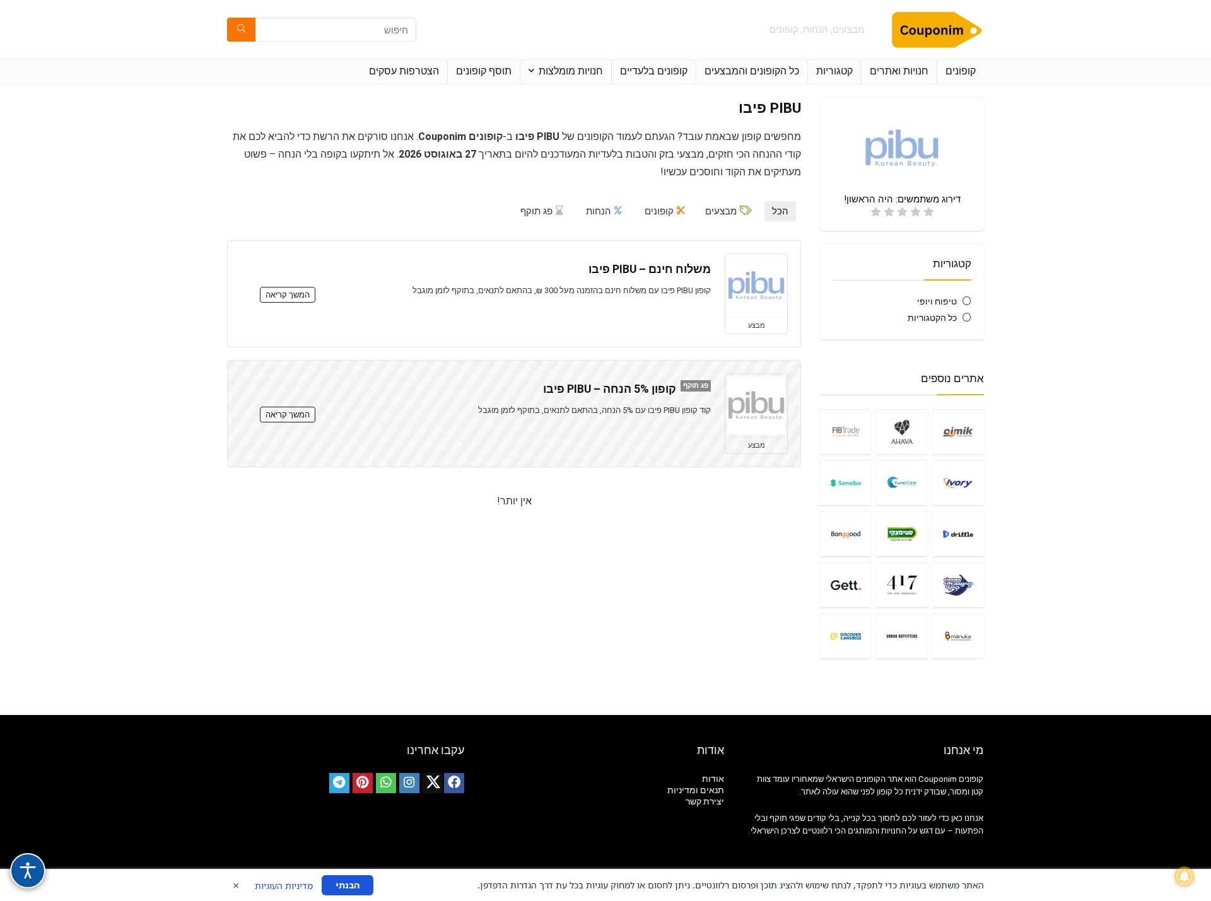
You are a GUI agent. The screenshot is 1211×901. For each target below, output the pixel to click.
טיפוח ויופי (937, 301)
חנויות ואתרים (899, 71)
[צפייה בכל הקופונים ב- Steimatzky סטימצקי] (901, 533)
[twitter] (433, 783)
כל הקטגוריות (932, 318)
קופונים (960, 71)
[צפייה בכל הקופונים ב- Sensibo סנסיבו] (845, 482)
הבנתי (348, 885)
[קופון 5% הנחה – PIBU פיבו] (756, 405)
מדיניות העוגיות (284, 886)
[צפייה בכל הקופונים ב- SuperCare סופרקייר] (901, 482)
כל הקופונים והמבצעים (752, 71)
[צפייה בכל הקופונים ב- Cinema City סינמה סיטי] (958, 584)
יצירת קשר (705, 801)
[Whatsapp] (386, 783)
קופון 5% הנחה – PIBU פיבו (609, 389)
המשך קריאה (288, 294)
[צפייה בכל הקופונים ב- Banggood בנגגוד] (845, 533)
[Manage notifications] (1184, 876)
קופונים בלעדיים (653, 71)
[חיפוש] (241, 30)
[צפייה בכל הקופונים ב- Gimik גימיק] (958, 431)
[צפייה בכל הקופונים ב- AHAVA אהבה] (901, 431)
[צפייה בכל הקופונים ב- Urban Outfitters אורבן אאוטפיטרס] (901, 635)
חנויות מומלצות (571, 71)
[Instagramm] (409, 783)
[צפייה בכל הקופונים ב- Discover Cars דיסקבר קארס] (845, 635)
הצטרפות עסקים (404, 71)
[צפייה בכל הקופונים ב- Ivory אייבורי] (958, 482)
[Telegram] (339, 783)
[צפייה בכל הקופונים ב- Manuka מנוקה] (958, 635)
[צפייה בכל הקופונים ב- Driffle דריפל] (958, 533)
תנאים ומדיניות (695, 790)
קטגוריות (834, 71)
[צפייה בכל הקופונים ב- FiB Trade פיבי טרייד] (845, 431)
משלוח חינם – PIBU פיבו (649, 269)
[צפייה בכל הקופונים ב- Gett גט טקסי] (845, 584)
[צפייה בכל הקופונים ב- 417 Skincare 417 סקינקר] (901, 584)
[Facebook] (454, 783)
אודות (713, 779)
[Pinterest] (363, 783)
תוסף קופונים (484, 71)
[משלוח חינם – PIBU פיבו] (756, 285)
